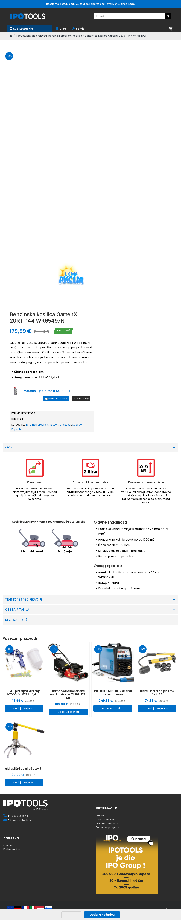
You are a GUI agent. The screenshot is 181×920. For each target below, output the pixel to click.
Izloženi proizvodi (60, 255)
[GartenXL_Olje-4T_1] (15, 221)
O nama (100, 573)
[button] (90, 278)
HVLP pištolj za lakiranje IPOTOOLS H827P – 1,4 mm (26, 521)
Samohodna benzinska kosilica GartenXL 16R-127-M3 (69, 523)
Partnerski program (107, 585)
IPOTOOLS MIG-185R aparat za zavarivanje (111, 521)
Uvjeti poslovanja (106, 577)
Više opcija (111, 910)
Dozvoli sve (153, 910)
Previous (5, 91)
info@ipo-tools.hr (20, 578)
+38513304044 (19, 574)
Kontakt (7, 603)
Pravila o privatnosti (107, 581)
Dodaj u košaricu (26, 537)
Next (84, 91)
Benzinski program (37, 255)
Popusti (16, 260)
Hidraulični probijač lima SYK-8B (154, 521)
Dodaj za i (57, 229)
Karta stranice (11, 607)
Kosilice (77, 255)
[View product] (81, 229)
